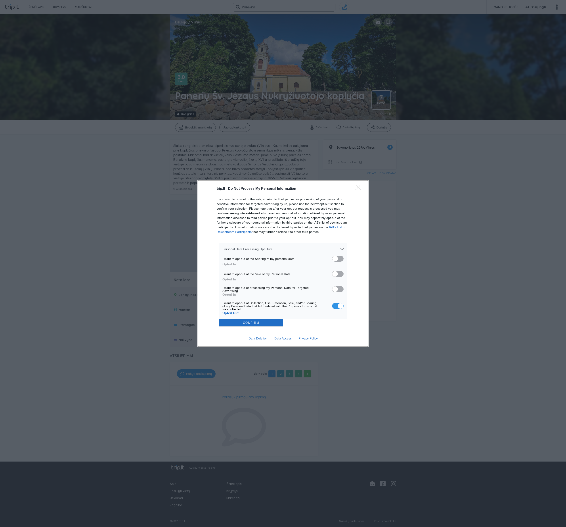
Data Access (283, 338)
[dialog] (283, 263)
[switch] (338, 259)
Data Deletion (258, 338)
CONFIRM (251, 322)
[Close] (359, 189)
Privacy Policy (308, 338)
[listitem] (283, 249)
